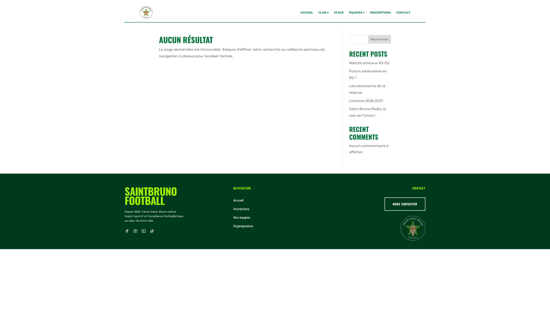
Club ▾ (323, 12)
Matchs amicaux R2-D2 (369, 63)
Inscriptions (380, 12)
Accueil (306, 12)
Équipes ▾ (357, 12)
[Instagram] (135, 231)
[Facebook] (127, 231)
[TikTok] (152, 231)
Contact (403, 12)
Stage (339, 12)
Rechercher (379, 39)
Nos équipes (241, 217)
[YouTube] (143, 231)
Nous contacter (405, 204)
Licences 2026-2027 (366, 101)
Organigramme (243, 226)
